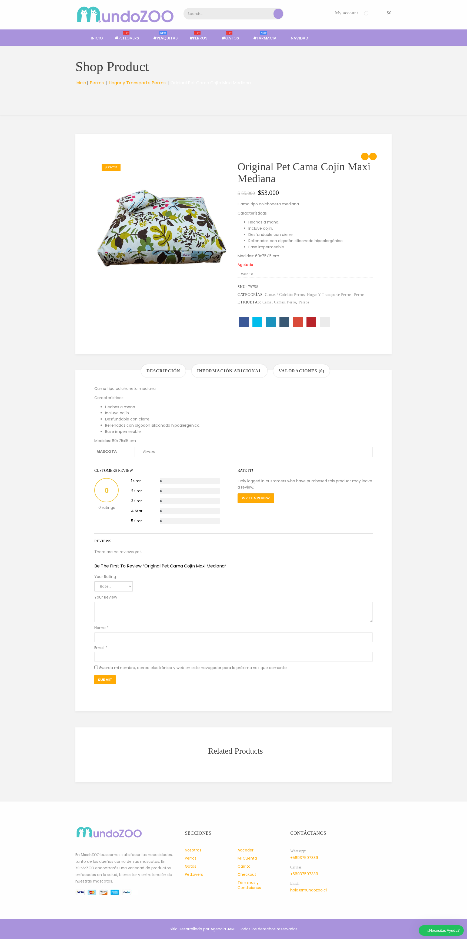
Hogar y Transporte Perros (137, 83)
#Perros (198, 38)
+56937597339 (304, 857)
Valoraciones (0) (301, 371)
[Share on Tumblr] (284, 322)
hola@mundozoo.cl (308, 890)
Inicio (97, 38)
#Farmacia (264, 38)
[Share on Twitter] (257, 322)
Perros (97, 83)
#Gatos (230, 38)
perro (291, 302)
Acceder (245, 850)
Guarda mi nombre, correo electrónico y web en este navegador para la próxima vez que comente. (193, 667)
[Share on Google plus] (298, 322)
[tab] (163, 370)
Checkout (247, 874)
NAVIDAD (299, 38)
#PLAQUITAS (165, 38)
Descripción (163, 371)
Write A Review (256, 498)
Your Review (105, 597)
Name (101, 627)
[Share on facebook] (244, 322)
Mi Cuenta (247, 858)
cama (267, 302)
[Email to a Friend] (325, 322)
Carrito (244, 866)
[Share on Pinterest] (311, 322)
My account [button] (346, 13)
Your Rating (105, 576)
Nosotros (193, 850)
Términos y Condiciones (249, 885)
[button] (385, 13)
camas (279, 302)
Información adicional (229, 371)
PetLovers (194, 874)
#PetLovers (127, 38)
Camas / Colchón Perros (285, 295)
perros (304, 302)
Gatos (190, 866)
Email (100, 647)
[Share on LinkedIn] (271, 322)
